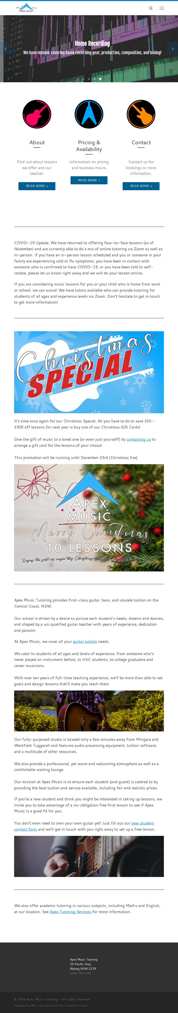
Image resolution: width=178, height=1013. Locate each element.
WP (33, 1005)
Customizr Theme (75, 1005)
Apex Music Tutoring (42, 999)
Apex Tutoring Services (70, 911)
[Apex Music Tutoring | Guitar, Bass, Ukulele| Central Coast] (26, 8)
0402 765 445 (80, 973)
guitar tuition (85, 641)
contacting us (139, 439)
